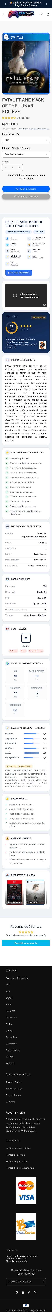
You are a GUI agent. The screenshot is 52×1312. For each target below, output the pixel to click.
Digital (9, 1024)
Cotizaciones (12, 1050)
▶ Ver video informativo (18, 273)
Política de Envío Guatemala (20, 1168)
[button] (41, 14)
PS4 (8, 991)
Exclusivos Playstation (17, 978)
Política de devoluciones (18, 1148)
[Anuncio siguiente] (46, 4)
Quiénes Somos (14, 1082)
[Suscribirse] (43, 1281)
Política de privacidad (17, 1161)
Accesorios (11, 1017)
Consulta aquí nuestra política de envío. (33, 129)
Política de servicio (15, 1155)
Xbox (8, 1004)
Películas (10, 1063)
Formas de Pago (14, 1088)
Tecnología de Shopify (35, 1311)
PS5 (8, 984)
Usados (9, 1056)
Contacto (10, 1101)
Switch (9, 998)
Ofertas (9, 1030)
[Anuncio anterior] (5, 4)
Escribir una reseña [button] (26, 943)
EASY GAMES (20, 1311)
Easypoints (11, 1037)
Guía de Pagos (13, 1095)
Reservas (10, 1011)
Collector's (11, 1043)
